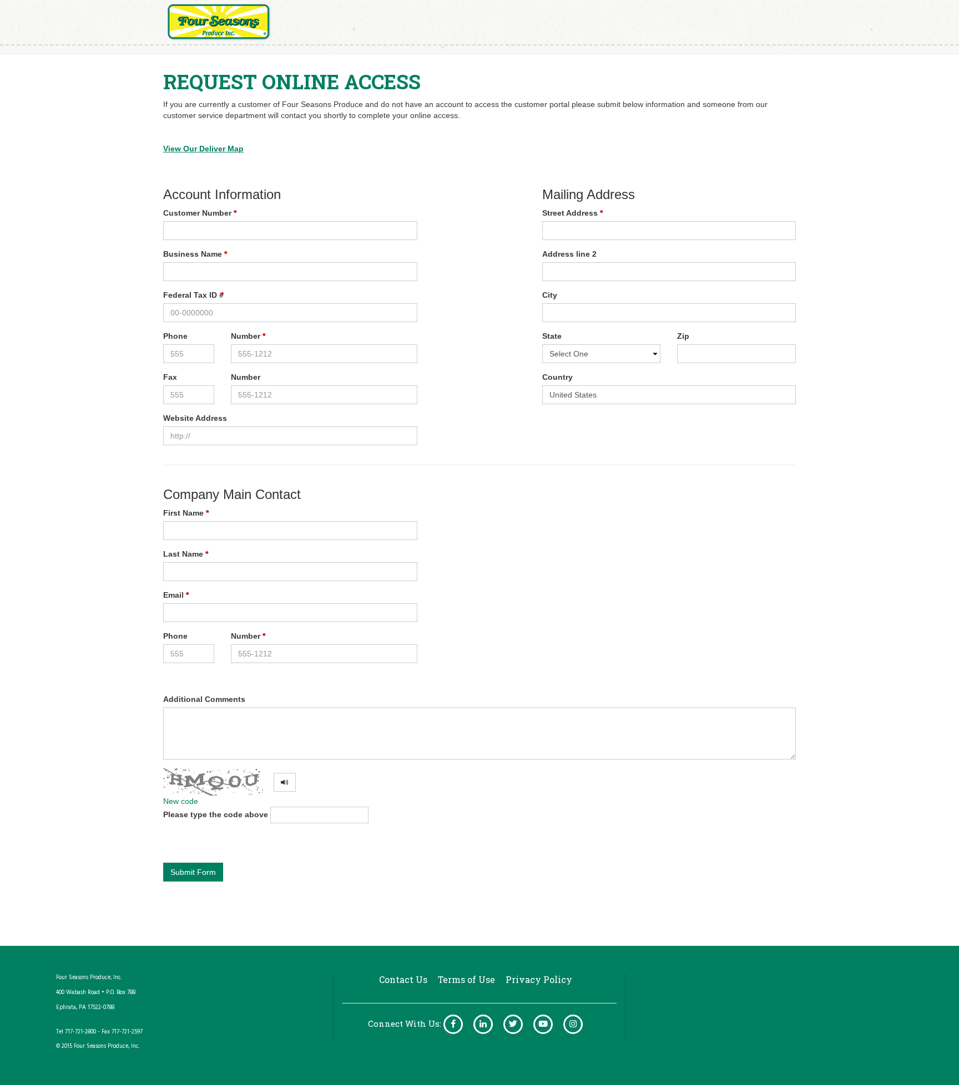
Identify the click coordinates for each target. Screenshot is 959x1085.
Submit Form (193, 872)
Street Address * (572, 212)
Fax (170, 377)
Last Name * (185, 553)
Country (557, 377)
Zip (683, 336)
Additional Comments (204, 699)
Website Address (195, 418)
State (552, 336)
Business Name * (195, 253)
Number (245, 377)
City (549, 295)
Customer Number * (199, 212)
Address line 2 (569, 253)
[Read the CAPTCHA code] (285, 782)
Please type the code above (215, 814)
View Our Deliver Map (203, 148)
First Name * (186, 512)
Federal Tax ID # (193, 295)
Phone (175, 336)
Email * (176, 594)
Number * (248, 336)
